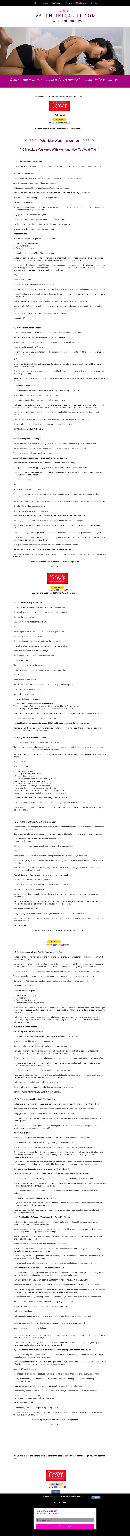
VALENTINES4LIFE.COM (65, 16)
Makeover (40, 301)
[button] (59, 121)
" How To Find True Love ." (65, 21)
